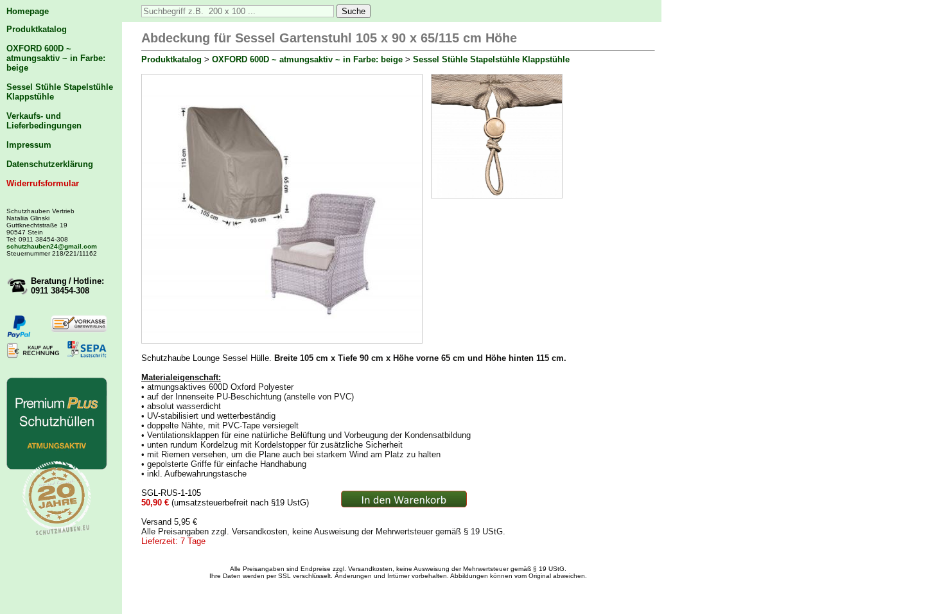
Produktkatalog (36, 29)
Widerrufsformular (42, 183)
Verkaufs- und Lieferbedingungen (44, 120)
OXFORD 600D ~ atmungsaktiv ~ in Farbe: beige (55, 58)
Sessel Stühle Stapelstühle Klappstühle (491, 59)
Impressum (28, 145)
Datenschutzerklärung (49, 164)
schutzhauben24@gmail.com (51, 246)
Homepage (27, 11)
